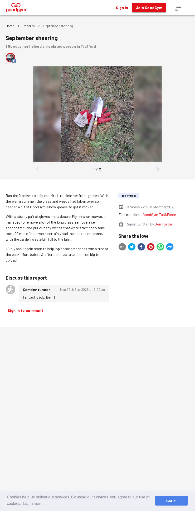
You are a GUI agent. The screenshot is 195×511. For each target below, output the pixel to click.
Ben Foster (163, 224)
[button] (178, 7)
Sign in (122, 7)
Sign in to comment (25, 310)
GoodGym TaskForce (159, 214)
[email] (122, 247)
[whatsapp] (160, 247)
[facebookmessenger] (170, 247)
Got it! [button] (171, 501)
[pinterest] (151, 247)
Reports (29, 26)
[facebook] (141, 247)
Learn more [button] (33, 504)
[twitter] (132, 247)
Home (10, 26)
